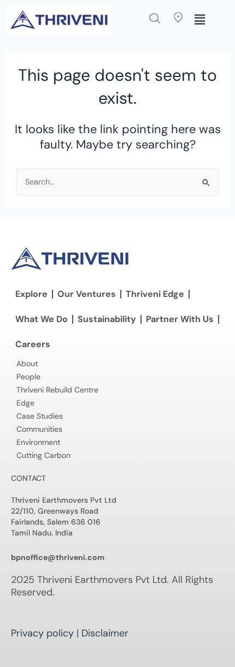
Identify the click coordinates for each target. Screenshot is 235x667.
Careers (32, 344)
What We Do (41, 319)
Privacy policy (42, 633)
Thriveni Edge (155, 294)
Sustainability (107, 319)
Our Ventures (86, 294)
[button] (155, 18)
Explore (31, 294)
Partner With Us (180, 319)
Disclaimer (104, 633)
